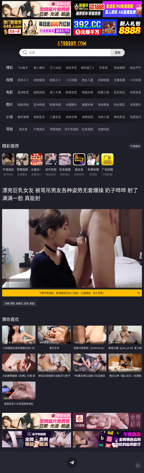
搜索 (117, 53)
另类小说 (103, 117)
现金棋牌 (119, 68)
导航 (9, 129)
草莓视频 (55, 129)
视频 (9, 80)
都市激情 (23, 117)
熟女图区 (119, 105)
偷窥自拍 (23, 105)
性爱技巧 (135, 117)
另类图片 (135, 105)
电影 (9, 92)
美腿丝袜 (87, 105)
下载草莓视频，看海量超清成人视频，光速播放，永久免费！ (72, 293)
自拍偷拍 (39, 80)
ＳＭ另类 (135, 80)
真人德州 (39, 68)
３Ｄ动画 (71, 80)
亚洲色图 (39, 105)
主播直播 (119, 80)
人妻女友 (55, 117)
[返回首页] (137, 465)
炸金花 (103, 68)
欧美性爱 (71, 92)
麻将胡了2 (87, 68)
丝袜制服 (103, 80)
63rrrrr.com (71, 43)
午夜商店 (39, 129)
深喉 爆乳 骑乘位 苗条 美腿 (19, 303)
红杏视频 (87, 129)
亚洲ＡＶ (23, 80)
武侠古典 (71, 117)
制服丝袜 (87, 92)
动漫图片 (71, 105)
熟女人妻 (87, 80)
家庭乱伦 (39, 117)
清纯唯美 (103, 105)
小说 (9, 116)
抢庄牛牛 (135, 68)
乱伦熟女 (119, 92)
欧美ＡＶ (55, 80)
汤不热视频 (71, 129)
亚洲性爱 (23, 92)
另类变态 (135, 92)
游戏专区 (71, 68)
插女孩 (23, 129)
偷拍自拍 (39, 92)
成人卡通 (55, 92)
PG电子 (23, 68)
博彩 (9, 67)
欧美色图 (55, 105)
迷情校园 (87, 117)
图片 (9, 104)
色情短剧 (103, 129)
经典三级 (103, 92)
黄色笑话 (119, 117)
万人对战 (55, 68)
